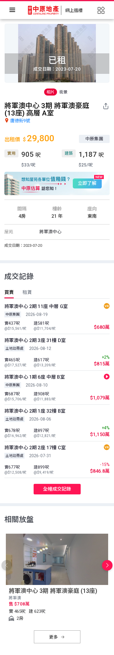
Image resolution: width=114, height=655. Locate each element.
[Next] (107, 565)
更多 (54, 637)
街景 (63, 92)
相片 (50, 92)
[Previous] (6, 565)
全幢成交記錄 (57, 489)
